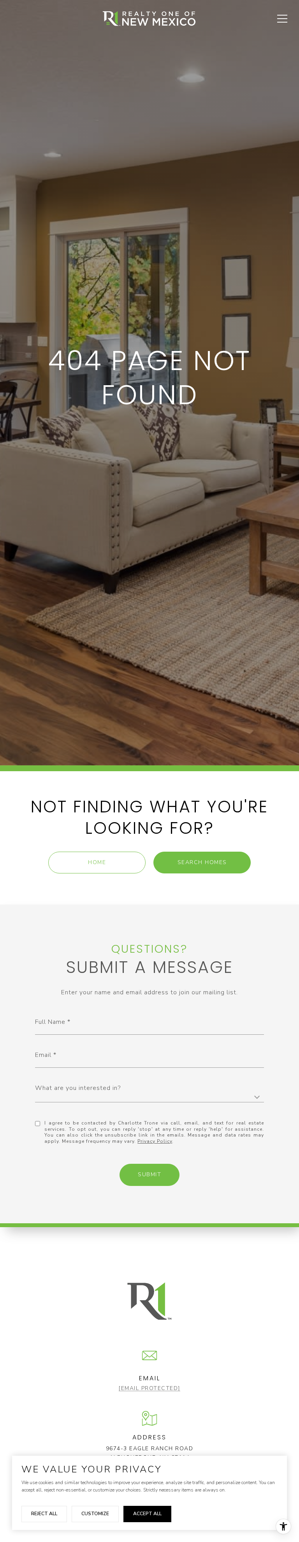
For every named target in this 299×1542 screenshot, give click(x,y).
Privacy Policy (154, 1141)
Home (97, 862)
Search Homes (202, 862)
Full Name (50, 1022)
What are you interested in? (78, 1088)
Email (43, 1055)
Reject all (44, 1514)
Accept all (147, 1514)
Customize (95, 1514)
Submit (149, 1174)
